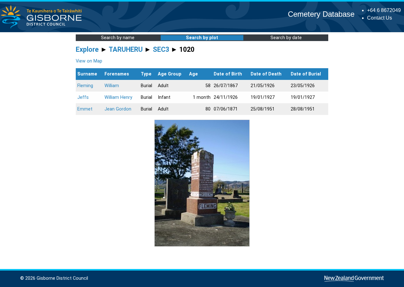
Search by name (117, 37)
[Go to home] (43, 28)
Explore (87, 49)
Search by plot (202, 37)
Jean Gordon (117, 109)
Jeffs (83, 97)
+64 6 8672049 (384, 10)
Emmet (84, 109)
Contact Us (379, 18)
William (111, 85)
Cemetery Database (321, 14)
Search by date (286, 37)
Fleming (85, 85)
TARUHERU (126, 49)
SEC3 (161, 49)
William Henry (118, 97)
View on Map (89, 61)
